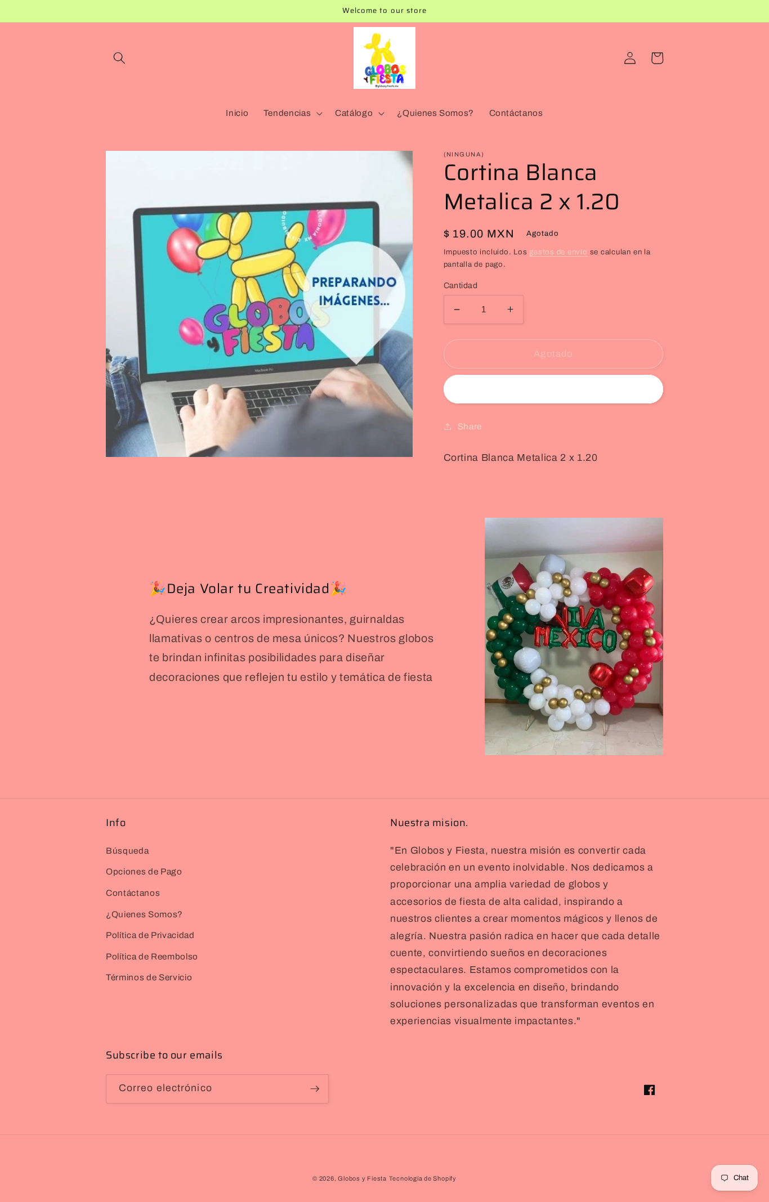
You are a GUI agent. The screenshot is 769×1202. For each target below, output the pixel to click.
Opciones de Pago (144, 871)
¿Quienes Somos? (144, 914)
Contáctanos (133, 893)
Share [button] (470, 425)
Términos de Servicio (149, 977)
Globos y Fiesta (362, 1178)
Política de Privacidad (150, 935)
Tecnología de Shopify (423, 1178)
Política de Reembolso (152, 956)
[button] (119, 57)
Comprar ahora (553, 389)
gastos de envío (558, 252)
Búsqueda (127, 850)
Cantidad (461, 284)
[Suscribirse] (314, 1089)
